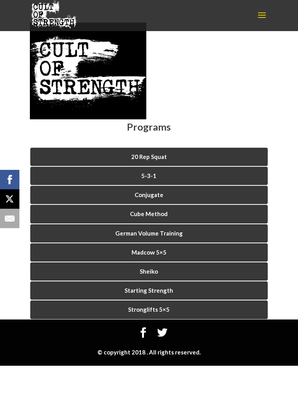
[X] (9, 199)
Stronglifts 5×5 (149, 309)
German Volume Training (149, 233)
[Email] (9, 218)
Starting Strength (149, 290)
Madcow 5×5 (149, 252)
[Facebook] (9, 179)
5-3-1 (148, 175)
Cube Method (149, 213)
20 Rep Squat (149, 156)
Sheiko (149, 271)
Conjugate (149, 194)
